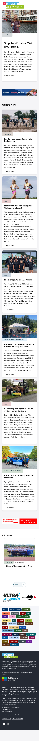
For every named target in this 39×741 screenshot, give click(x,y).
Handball (20, 620)
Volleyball (6, 644)
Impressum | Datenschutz (12, 719)
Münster (22, 627)
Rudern (16, 634)
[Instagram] (8, 724)
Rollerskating (7, 634)
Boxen (22, 613)
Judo (4, 623)
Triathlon (22, 641)
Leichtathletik (14, 627)
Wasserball (15, 644)
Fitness (12, 616)
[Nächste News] (24, 585)
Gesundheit (6, 620)
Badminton (26, 609)
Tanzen (32, 637)
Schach (22, 634)
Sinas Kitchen (14, 637)
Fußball (26, 616)
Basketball (6, 613)
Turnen (29, 641)
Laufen (5, 627)
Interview (28, 620)
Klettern (20, 623)
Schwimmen (31, 634)
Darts (28, 613)
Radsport (18, 630)
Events (5, 616)
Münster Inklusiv (8, 630)
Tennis (5, 641)
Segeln (5, 637)
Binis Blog (15, 613)
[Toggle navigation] (34, 5)
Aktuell (5, 609)
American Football (15, 609)
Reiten (25, 630)
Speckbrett (24, 637)
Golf (14, 620)
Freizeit (19, 616)
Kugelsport (29, 623)
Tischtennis (13, 641)
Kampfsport (12, 623)
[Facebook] (4, 724)
